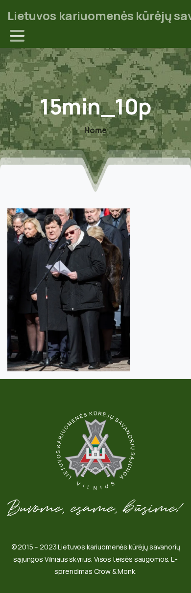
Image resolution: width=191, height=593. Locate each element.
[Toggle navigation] (17, 35)
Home (95, 130)
